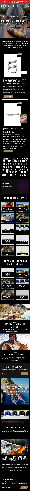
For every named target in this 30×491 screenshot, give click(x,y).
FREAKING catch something (15, 470)
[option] (15, 2)
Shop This (10, 396)
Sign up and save (15, 475)
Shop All (20, 396)
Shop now (8, 96)
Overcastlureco (10, 6)
